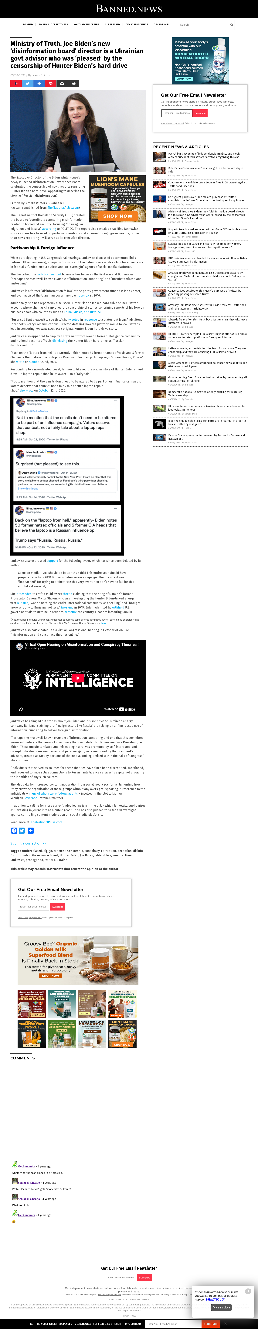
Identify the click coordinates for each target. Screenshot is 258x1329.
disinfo (138, 851)
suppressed (112, 24)
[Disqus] (78, 1110)
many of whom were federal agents (53, 793)
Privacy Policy (129, 1315)
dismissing (59, 341)
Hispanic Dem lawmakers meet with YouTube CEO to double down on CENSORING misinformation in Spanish (207, 231)
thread (67, 594)
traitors (50, 860)
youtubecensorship (86, 24)
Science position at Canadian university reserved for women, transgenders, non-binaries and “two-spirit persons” (204, 245)
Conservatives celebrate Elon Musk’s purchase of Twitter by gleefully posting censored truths (204, 292)
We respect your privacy (109, 1294)
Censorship (75, 851)
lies (108, 855)
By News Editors (189, 175)
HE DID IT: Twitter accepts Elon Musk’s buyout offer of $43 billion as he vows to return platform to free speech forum (207, 336)
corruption (108, 851)
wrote (20, 362)
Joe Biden (86, 855)
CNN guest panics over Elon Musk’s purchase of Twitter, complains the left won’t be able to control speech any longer (206, 198)
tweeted (74, 319)
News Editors (41, 75)
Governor (30, 798)
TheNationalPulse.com (63, 207)
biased (37, 851)
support (52, 561)
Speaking (66, 607)
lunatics (118, 855)
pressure (70, 612)
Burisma (22, 603)
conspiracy (92, 851)
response (90, 319)
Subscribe (211, 1324)
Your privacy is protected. (30, 917)
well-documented (49, 274)
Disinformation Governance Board (34, 855)
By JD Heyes (187, 204)
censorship (161, 24)
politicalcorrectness (53, 24)
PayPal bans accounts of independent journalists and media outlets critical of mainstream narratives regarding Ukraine (204, 155)
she (22, 390)
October (35, 362)
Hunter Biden (69, 855)
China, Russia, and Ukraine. (83, 312)
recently (83, 295)
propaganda (34, 860)
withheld (118, 607)
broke (104, 623)
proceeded (24, 594)
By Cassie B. (187, 399)
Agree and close (221, 1307)
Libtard (100, 855)
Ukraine (61, 860)
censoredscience (137, 24)
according (49, 229)
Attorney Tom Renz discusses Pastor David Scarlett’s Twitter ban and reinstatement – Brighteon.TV (207, 307)
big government (54, 851)
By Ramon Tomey (190, 237)
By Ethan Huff (188, 251)
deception (124, 851)
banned (28, 24)
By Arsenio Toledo (190, 161)
